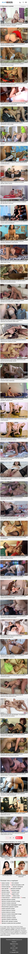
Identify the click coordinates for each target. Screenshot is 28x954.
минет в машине (6, 895)
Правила (14, 941)
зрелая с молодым (18, 886)
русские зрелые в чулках (8, 899)
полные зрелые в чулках (8, 910)
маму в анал (16, 895)
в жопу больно (6, 897)
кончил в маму (15, 890)
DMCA (14, 950)
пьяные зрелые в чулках (8, 912)
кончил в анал (16, 897)
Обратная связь (14, 943)
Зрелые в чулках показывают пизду (11, 914)
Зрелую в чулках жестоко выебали (11, 923)
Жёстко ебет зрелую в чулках (10, 921)
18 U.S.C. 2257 (14, 948)
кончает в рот (16, 892)
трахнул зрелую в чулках (8, 915)
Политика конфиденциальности (14, 939)
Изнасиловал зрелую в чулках (10, 906)
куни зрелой (5, 888)
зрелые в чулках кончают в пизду (11, 901)
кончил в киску (6, 892)
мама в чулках (5, 883)
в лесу (23, 897)
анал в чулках (5, 884)
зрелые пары (5, 890)
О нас (14, 946)
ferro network (15, 883)
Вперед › (19, 837)
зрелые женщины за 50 (17, 884)
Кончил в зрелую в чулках (9, 917)
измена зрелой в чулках (8, 908)
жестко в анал (5, 894)
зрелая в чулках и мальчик (9, 903)
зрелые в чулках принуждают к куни (11, 904)
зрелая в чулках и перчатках (9, 919)
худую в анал (15, 894)
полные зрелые (6, 886)
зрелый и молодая (16, 888)
